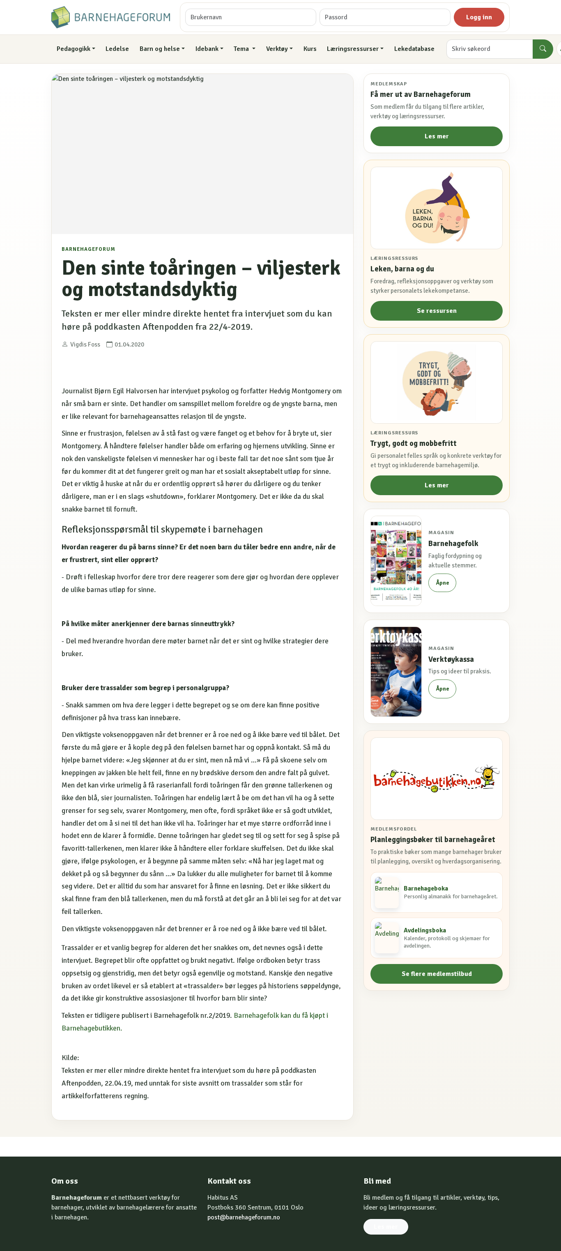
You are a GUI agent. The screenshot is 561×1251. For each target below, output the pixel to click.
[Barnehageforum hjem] (110, 17)
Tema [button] (242, 49)
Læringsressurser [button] (353, 49)
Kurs (310, 49)
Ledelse (117, 49)
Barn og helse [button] (160, 49)
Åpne (442, 582)
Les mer (437, 136)
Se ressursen (437, 311)
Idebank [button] (206, 49)
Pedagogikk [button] (73, 49)
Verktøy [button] (277, 49)
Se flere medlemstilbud (437, 974)
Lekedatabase (414, 49)
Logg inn (479, 17)
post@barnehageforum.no (243, 1217)
